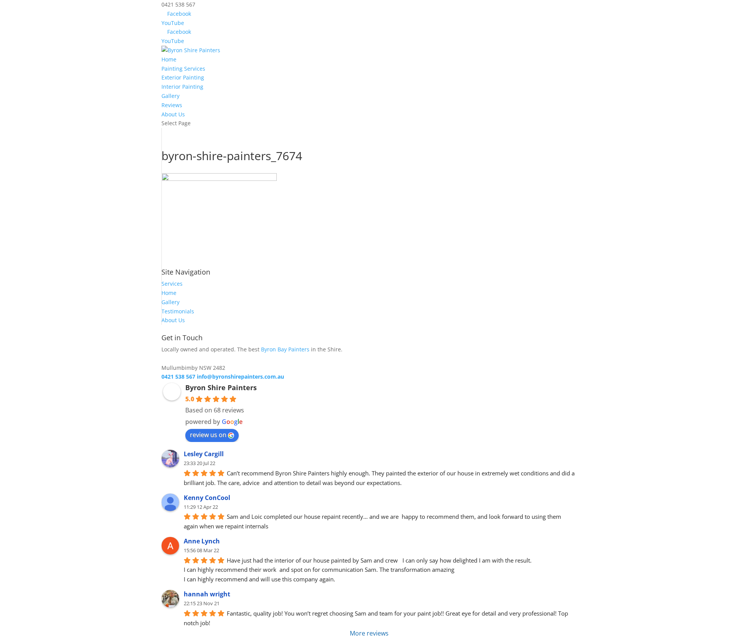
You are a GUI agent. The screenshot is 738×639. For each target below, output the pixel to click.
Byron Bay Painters (285, 349)
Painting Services (183, 68)
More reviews (369, 633)
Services (172, 283)
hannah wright (207, 594)
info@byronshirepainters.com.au (240, 376)
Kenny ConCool (207, 497)
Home (168, 59)
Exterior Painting (182, 77)
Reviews (171, 105)
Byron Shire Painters (221, 387)
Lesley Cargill (204, 454)
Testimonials (177, 311)
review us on (208, 434)
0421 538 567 (178, 376)
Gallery (170, 95)
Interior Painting (182, 86)
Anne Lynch (202, 541)
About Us (173, 114)
